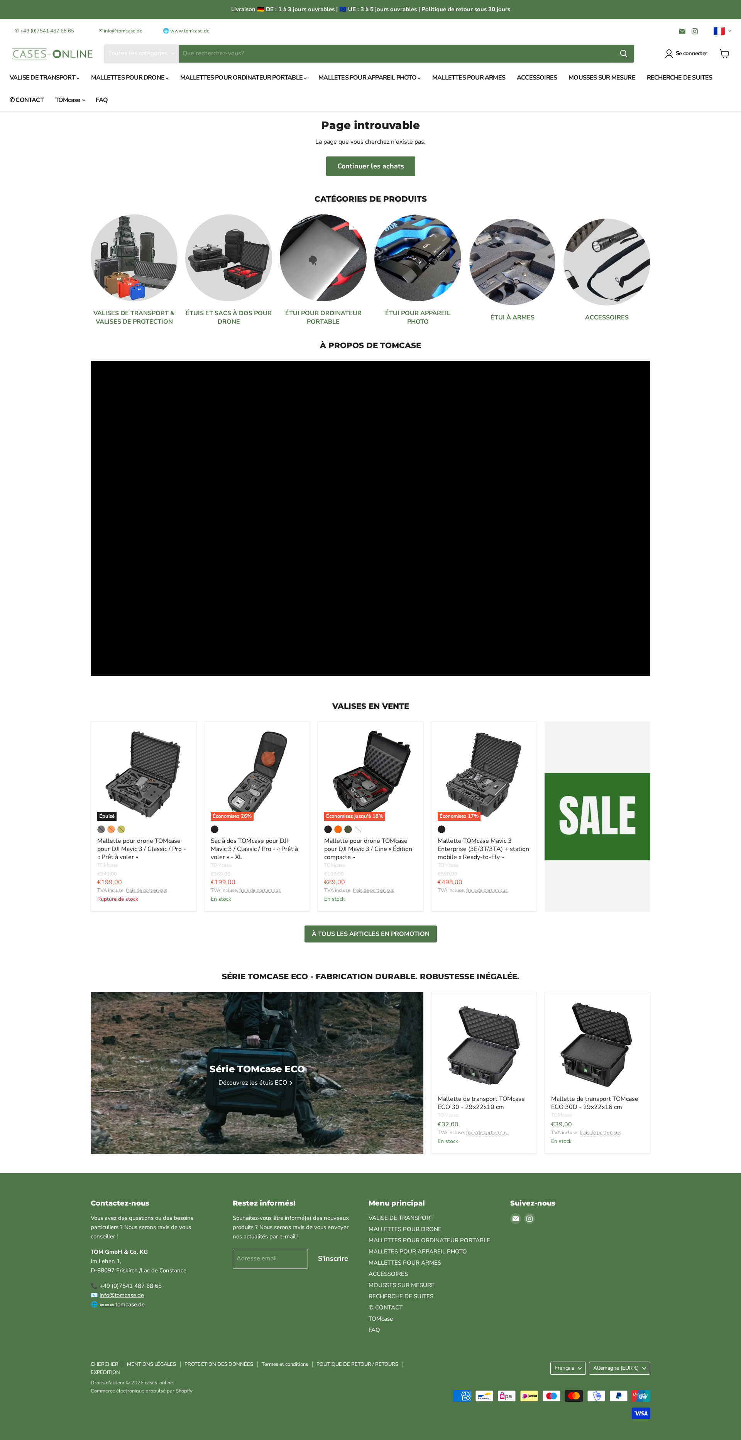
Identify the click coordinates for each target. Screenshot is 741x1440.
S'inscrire (333, 1258)
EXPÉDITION (105, 1372)
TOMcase (68, 100)
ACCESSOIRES (537, 77)
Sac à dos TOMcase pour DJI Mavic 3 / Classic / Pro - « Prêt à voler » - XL (254, 849)
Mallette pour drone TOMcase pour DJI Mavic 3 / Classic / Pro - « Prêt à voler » (141, 849)
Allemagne (616, 1368)
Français (564, 1368)
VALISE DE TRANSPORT (43, 77)
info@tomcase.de (122, 1295)
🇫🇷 (719, 31)
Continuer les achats (370, 166)
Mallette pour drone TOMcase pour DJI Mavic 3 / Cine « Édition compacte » (368, 849)
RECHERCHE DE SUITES (679, 77)
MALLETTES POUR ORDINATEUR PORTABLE (242, 77)
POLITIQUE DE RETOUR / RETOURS (357, 1364)
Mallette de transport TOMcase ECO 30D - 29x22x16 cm (594, 1103)
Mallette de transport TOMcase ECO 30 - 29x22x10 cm (481, 1103)
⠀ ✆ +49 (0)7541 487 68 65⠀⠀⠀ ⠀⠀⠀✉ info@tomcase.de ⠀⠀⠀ (82, 31)
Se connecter (691, 53)
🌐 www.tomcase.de (186, 31)
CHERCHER (104, 1364)
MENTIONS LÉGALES (151, 1364)
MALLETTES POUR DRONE (128, 77)
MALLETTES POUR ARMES (468, 77)
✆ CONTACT (27, 100)
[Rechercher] (623, 54)
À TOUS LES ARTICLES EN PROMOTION (371, 934)
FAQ (102, 100)
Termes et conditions (285, 1364)
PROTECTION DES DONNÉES (218, 1364)
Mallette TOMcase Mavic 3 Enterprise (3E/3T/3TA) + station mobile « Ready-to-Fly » (483, 849)
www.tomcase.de (122, 1304)
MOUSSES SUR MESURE (601, 77)
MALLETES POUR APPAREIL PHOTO (368, 77)
